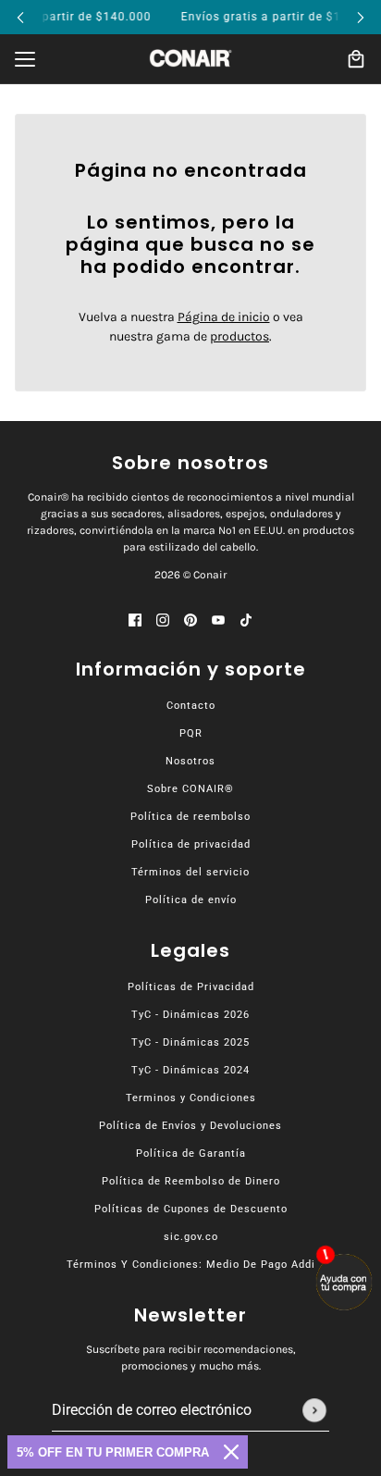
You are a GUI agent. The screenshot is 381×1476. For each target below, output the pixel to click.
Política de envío (191, 900)
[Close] (231, 1452)
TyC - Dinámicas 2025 (190, 1042)
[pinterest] (190, 619)
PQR (191, 733)
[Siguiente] (361, 17)
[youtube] (218, 619)
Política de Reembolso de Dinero (191, 1181)
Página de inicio (224, 317)
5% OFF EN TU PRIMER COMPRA (113, 1452)
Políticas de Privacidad (191, 987)
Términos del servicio (190, 872)
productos (239, 336)
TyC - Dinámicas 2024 (190, 1070)
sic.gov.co (191, 1237)
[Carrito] (356, 59)
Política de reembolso (190, 817)
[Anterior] (20, 17)
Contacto (190, 706)
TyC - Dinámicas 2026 (190, 1015)
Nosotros (190, 761)
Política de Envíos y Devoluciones (190, 1126)
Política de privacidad (191, 844)
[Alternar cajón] (25, 59)
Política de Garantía (191, 1153)
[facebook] (135, 619)
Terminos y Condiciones (191, 1098)
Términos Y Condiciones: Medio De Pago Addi (191, 1265)
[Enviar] (314, 1410)
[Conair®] (190, 58)
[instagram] (163, 619)
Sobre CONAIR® (190, 789)
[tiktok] (246, 619)
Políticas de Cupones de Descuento (191, 1209)
